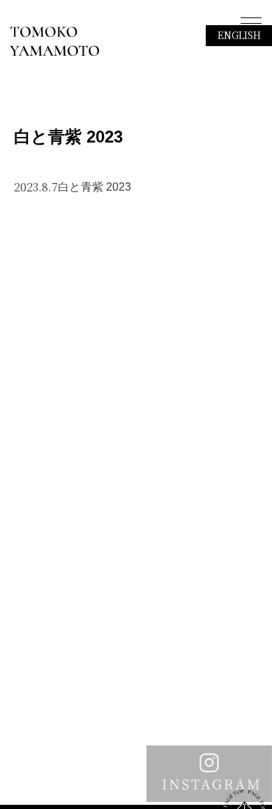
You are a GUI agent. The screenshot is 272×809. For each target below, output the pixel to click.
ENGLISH (240, 35)
